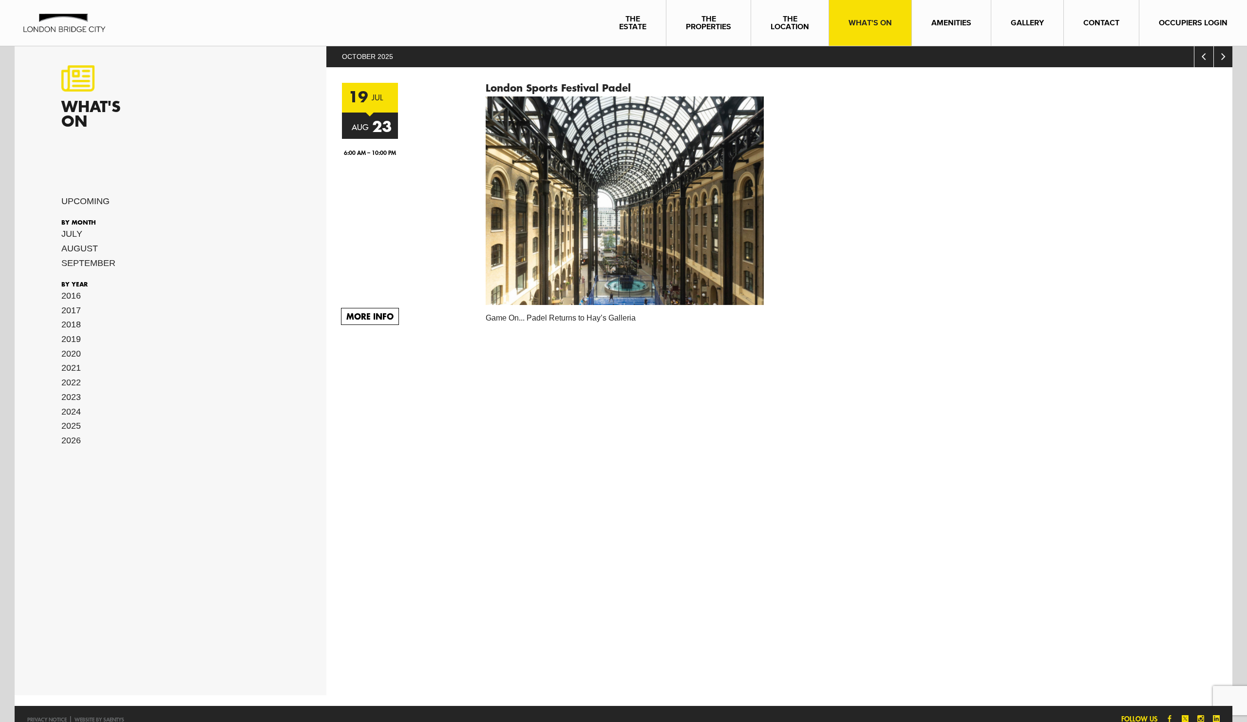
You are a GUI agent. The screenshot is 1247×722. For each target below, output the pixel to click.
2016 (71, 296)
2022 (71, 382)
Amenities (951, 23)
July (71, 234)
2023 (71, 397)
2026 (71, 440)
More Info (370, 316)
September (88, 263)
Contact (1101, 23)
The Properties (708, 23)
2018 (71, 324)
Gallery (1027, 23)
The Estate (632, 23)
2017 (71, 310)
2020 (71, 354)
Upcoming (85, 201)
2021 (71, 368)
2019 (71, 339)
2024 (71, 412)
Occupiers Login (1193, 23)
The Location (790, 23)
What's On (870, 23)
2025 (71, 426)
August (79, 248)
